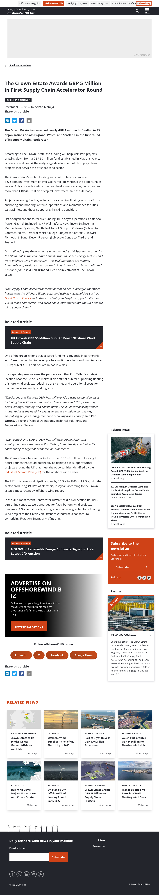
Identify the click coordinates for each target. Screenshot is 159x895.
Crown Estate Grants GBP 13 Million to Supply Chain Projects (97, 795)
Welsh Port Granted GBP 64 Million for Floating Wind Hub (134, 741)
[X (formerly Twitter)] (144, 578)
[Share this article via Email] (29, 120)
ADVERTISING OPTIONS (29, 627)
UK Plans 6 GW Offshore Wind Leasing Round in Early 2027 (58, 795)
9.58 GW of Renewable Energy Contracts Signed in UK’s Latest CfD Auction (52, 551)
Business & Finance (18, 100)
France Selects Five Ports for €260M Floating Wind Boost (134, 793)
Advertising (144, 3)
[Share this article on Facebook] (21, 120)
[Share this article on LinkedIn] (7, 120)
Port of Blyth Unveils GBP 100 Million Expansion (97, 741)
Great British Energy (18, 298)
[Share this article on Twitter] (14, 120)
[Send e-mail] (34, 874)
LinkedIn (21, 655)
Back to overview (20, 65)
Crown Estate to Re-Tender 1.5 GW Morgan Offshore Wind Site (23, 743)
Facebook (57, 655)
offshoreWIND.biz (53, 3)
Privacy (101, 840)
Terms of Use (99, 846)
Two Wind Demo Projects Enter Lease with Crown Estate (23, 793)
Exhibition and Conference (126, 3)
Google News (84, 655)
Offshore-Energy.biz (29, 3)
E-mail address (18, 848)
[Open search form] (137, 11)
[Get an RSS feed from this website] (41, 874)
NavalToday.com (99, 3)
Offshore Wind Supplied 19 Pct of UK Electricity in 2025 (61, 741)
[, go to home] (21, 11)
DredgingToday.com (77, 3)
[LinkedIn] (149, 578)
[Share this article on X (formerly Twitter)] (14, 673)
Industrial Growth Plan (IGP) (23, 472)
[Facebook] (139, 578)
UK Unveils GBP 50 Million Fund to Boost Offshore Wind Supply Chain (53, 340)
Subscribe (122, 567)
